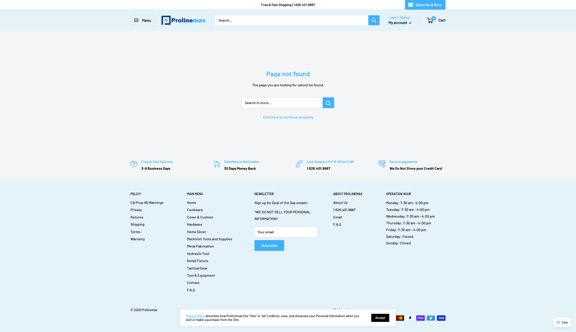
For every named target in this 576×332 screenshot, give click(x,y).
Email (337, 217)
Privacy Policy (195, 316)
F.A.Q (191, 290)
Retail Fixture (197, 260)
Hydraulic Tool (198, 253)
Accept (380, 318)
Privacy (136, 209)
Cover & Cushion (200, 217)
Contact (193, 282)
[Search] (374, 20)
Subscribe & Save (428, 5)
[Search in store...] (328, 102)
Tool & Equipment (201, 275)
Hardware (194, 224)
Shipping (137, 224)
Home (191, 202)
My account (398, 22)
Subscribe (269, 245)
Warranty (137, 239)
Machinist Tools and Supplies (209, 239)
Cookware (195, 209)
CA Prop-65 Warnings (147, 202)
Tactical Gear (197, 268)
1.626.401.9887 (344, 209)
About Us (340, 202)
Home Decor (196, 232)
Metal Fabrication (200, 246)
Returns (136, 217)
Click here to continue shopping (288, 117)
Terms (135, 232)
